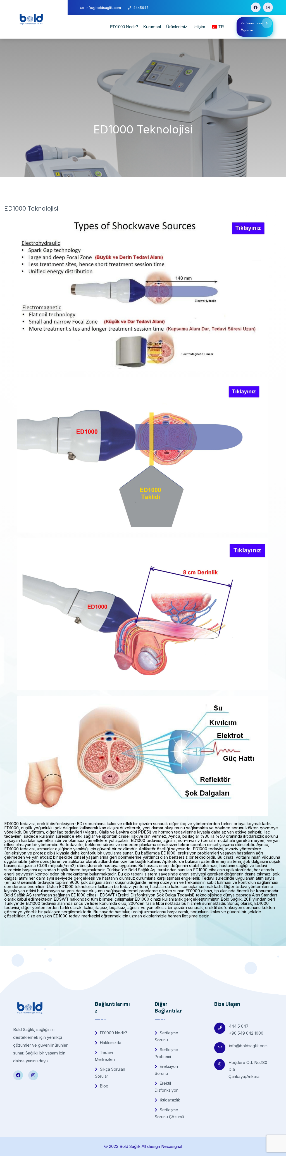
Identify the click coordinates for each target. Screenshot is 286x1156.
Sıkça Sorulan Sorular (110, 1073)
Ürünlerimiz (176, 26)
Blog (103, 1086)
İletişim (198, 26)
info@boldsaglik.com (248, 1045)
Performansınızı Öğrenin (252, 26)
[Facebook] (256, 7)
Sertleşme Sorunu (166, 1036)
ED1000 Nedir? (124, 26)
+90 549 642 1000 (246, 1033)
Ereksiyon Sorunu (166, 1070)
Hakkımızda (110, 1042)
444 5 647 (239, 1026)
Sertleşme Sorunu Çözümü (169, 1113)
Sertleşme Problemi (166, 1053)
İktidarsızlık (169, 1100)
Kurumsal (152, 26)
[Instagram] (268, 7)
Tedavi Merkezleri (105, 1056)
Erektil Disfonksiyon (166, 1087)
